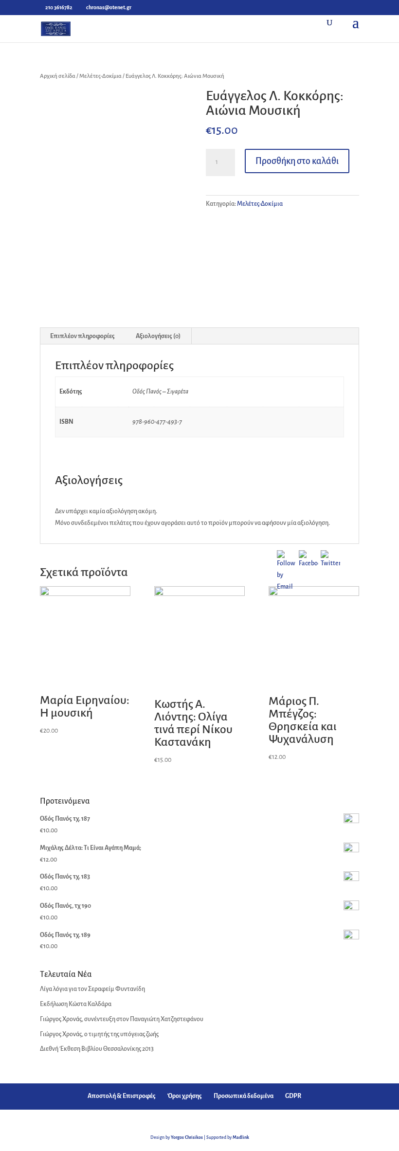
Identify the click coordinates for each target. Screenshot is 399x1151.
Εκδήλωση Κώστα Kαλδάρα (75, 1004)
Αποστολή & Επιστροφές (122, 1096)
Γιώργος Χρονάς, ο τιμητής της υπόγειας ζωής (99, 1034)
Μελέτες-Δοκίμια (100, 76)
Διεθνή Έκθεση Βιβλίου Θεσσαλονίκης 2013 (97, 1048)
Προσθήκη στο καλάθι (297, 161)
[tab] (82, 336)
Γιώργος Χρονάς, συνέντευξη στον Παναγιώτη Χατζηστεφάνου (121, 1019)
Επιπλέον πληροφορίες (82, 336)
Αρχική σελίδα (57, 76)
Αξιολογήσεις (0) (158, 336)
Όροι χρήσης (184, 1096)
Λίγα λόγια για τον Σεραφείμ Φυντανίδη (92, 989)
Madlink (241, 1137)
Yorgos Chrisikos (187, 1137)
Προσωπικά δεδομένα (243, 1096)
